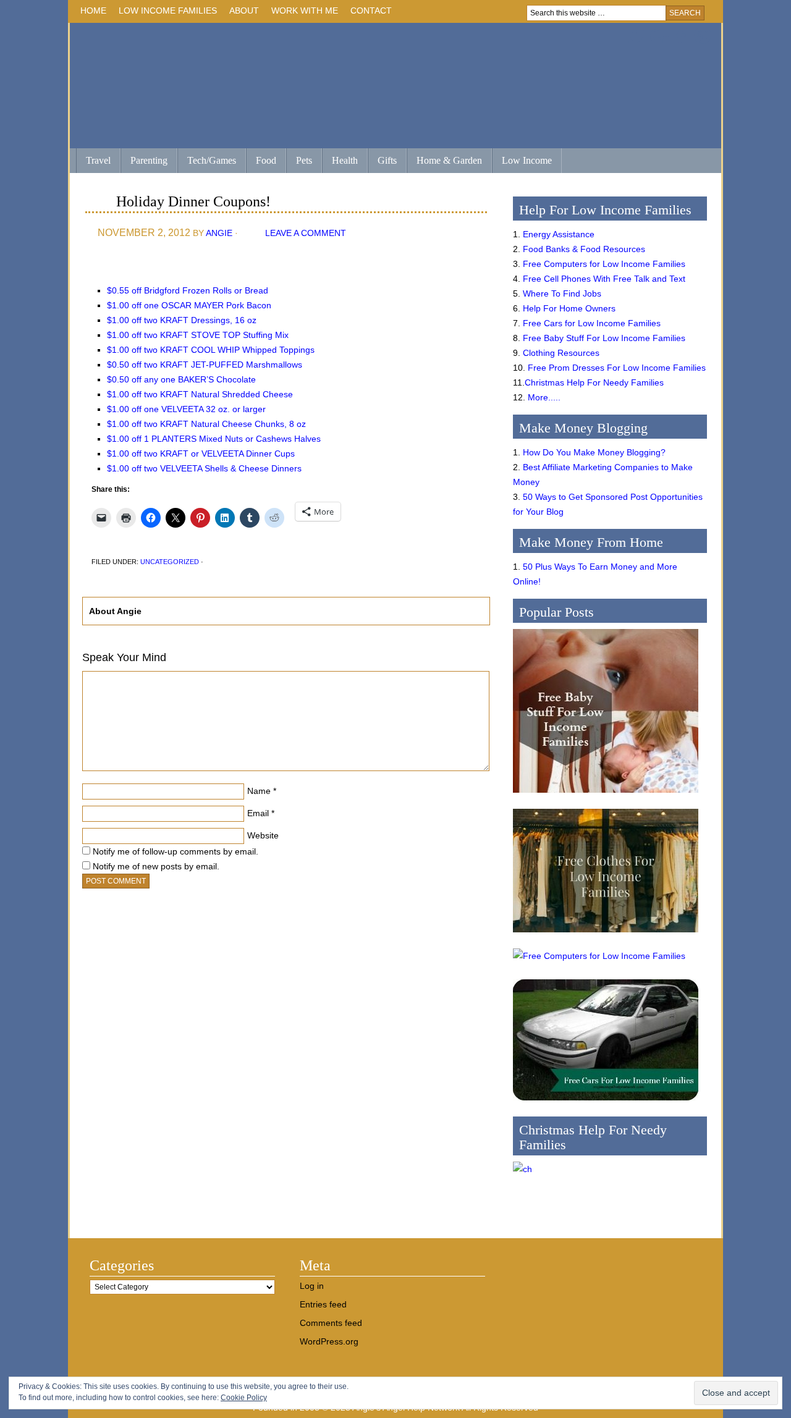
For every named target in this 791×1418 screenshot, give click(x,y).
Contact (371, 10)
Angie (219, 233)
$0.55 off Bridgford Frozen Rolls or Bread (187, 290)
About (241, 13)
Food (266, 160)
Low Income (522, 161)
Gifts (382, 161)
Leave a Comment (305, 233)
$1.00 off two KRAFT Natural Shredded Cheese (200, 394)
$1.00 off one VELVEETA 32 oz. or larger (186, 409)
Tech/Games (206, 161)
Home (93, 10)
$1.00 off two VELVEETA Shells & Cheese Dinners (204, 468)
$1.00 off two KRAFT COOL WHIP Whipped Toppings (211, 350)
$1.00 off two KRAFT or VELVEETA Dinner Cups (201, 453)
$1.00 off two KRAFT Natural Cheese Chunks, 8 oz (206, 424)
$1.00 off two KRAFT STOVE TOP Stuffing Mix (198, 335)
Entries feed (323, 1304)
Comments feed (331, 1323)
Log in (312, 1286)
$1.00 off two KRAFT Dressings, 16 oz (181, 320)
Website (263, 835)
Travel (93, 161)
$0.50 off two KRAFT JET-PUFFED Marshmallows (204, 364)
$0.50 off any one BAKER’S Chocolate (181, 379)
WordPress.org (329, 1341)
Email (258, 813)
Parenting (148, 160)
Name (259, 791)
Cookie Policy (244, 1397)
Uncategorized (169, 561)
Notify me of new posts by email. (156, 866)
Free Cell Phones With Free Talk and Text (604, 279)
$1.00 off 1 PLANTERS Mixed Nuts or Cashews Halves (214, 439)
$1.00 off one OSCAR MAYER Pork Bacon (189, 305)
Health (340, 161)
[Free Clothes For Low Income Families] (605, 935)
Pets (304, 160)
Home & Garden (444, 161)
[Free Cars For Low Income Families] (605, 1103)
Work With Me (304, 10)
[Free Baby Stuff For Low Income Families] (605, 796)
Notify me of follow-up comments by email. (175, 851)
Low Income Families (164, 13)
